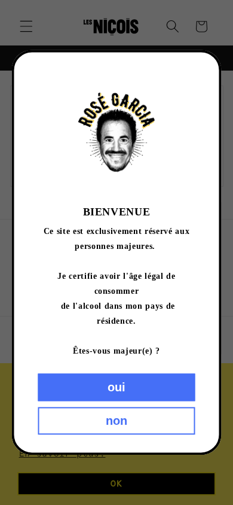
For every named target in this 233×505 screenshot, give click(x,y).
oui (116, 387)
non (116, 421)
